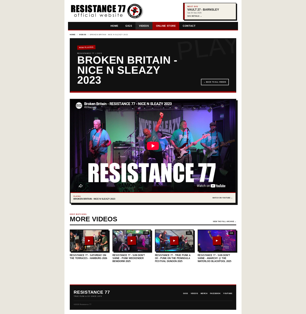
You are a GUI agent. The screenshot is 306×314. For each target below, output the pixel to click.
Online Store (166, 25)
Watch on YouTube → (222, 198)
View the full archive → (224, 221)
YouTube (227, 293)
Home (114, 25)
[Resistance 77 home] (107, 11)
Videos (144, 25)
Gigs (128, 25)
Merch (204, 293)
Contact (189, 25)
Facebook (215, 293)
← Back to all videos (215, 82)
